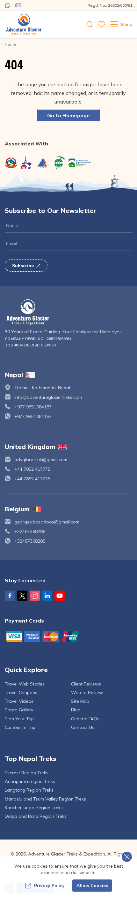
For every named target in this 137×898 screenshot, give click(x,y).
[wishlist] (101, 24)
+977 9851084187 (33, 407)
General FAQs (85, 719)
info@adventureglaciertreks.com (48, 397)
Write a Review (87, 692)
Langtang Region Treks (29, 790)
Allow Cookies (92, 885)
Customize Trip (20, 727)
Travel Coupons (21, 692)
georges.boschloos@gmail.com (46, 522)
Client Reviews (86, 684)
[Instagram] (35, 596)
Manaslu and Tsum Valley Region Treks (45, 799)
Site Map (80, 701)
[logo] (68, 312)
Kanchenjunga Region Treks (34, 807)
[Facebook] (10, 596)
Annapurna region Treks (30, 781)
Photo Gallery (19, 710)
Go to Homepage (68, 115)
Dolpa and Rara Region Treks (36, 816)
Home (10, 44)
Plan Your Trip (19, 719)
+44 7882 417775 (32, 469)
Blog (76, 710)
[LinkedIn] (47, 596)
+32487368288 (29, 531)
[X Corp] (22, 596)
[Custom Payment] (68, 636)
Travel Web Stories (25, 684)
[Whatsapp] (8, 5)
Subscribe (23, 265)
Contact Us (82, 727)
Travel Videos (19, 701)
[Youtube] (59, 596)
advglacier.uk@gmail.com (40, 459)
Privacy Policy (49, 885)
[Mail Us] (18, 5)
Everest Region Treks (26, 773)
